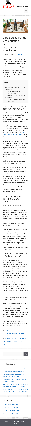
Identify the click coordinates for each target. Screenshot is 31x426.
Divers (7, 331)
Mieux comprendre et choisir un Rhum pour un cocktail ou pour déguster (14, 341)
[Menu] (26, 10)
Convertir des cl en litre (10, 404)
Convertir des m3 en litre (11, 410)
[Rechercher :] (13, 354)
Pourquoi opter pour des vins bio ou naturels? (15, 96)
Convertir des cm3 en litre (11, 407)
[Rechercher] (26, 354)
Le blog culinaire (22, 6)
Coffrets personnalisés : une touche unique (15, 92)
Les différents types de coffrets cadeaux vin (15, 88)
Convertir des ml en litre (10, 413)
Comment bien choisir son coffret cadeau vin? (17, 100)
